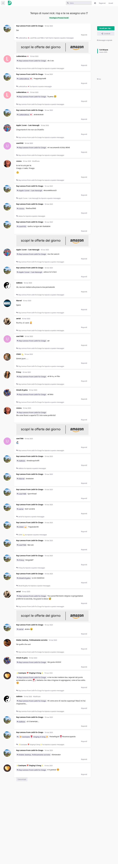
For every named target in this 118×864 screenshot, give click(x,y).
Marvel (21, 479)
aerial (21, 509)
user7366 (22, 545)
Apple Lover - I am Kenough (30, 190)
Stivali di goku (24, 578)
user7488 (22, 494)
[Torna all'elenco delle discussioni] (3, 3)
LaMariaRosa (24, 79)
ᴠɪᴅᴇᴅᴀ (21, 208)
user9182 (22, 226)
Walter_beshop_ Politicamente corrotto (34, 755)
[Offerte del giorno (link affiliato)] (52, 52)
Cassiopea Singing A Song (34, 737)
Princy (21, 560)
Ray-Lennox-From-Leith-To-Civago (32, 61)
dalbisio (22, 461)
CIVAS (21, 527)
